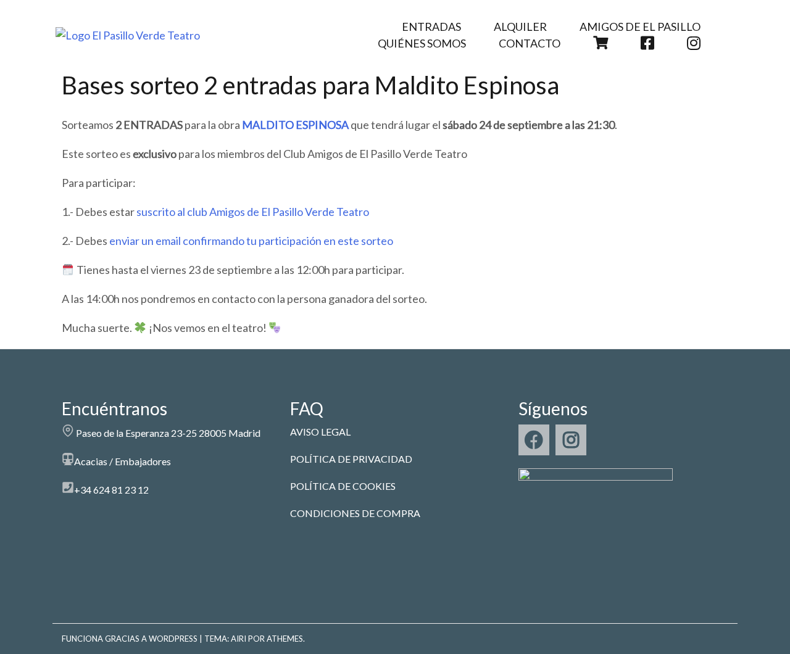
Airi (238, 639)
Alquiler (520, 26)
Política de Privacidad (351, 459)
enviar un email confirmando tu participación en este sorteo (251, 240)
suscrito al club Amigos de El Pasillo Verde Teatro (252, 211)
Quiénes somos (422, 43)
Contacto (529, 43)
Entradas (431, 26)
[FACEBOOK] (533, 439)
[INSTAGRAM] (570, 439)
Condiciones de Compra (355, 513)
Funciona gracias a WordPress (130, 639)
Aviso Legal (320, 431)
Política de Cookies (343, 486)
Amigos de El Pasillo (640, 26)
